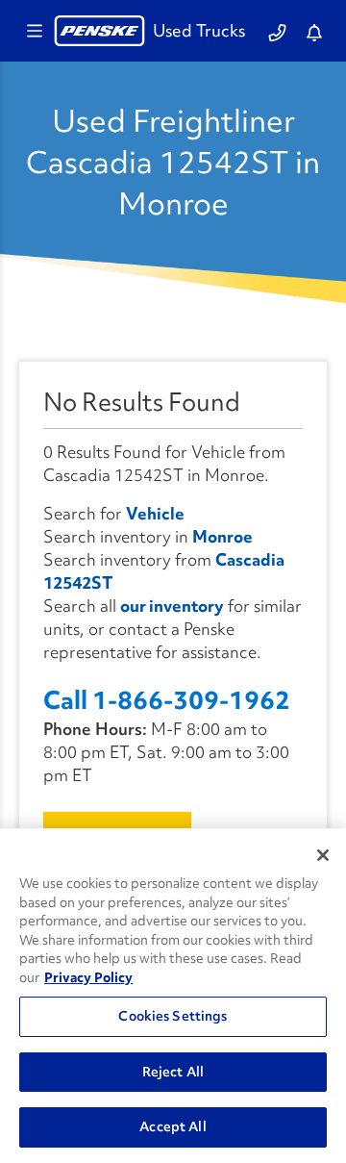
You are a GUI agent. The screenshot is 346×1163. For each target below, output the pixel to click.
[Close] (323, 855)
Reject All (173, 1071)
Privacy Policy (88, 977)
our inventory (172, 605)
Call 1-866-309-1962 (166, 700)
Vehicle (155, 513)
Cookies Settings (172, 1015)
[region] (173, 995)
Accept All (172, 1126)
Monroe (222, 536)
